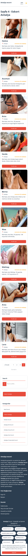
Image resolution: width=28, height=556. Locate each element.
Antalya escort (6, 2)
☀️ (26, 3)
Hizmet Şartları (5, 514)
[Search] (4, 384)
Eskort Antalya (8, 394)
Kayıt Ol (3, 494)
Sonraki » (14, 369)
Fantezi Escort (7, 419)
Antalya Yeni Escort (9, 435)
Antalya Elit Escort (8, 425)
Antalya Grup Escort (9, 430)
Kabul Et (14, 552)
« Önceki (6, 365)
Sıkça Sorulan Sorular (7, 508)
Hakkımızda (4, 506)
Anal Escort (7, 409)
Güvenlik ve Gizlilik (6, 511)
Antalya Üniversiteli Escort (11, 440)
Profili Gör (14, 53)
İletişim (3, 497)
